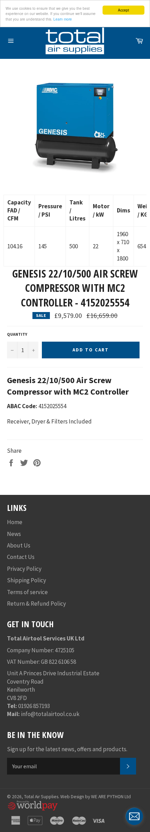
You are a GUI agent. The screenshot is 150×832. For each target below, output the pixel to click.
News (14, 534)
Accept (123, 10)
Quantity (17, 334)
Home (14, 522)
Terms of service (27, 592)
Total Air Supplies (41, 797)
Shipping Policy (26, 580)
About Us (18, 545)
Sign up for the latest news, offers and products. (67, 749)
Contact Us (21, 557)
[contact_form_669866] (134, 816)
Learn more (62, 19)
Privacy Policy (24, 569)
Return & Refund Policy (36, 603)
